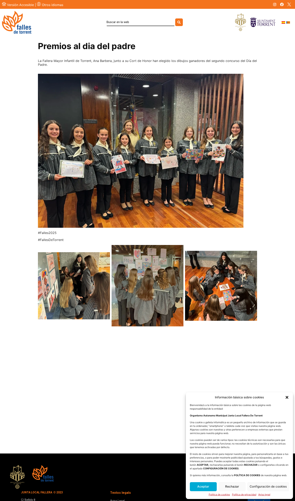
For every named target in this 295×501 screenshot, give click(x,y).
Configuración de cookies (268, 486)
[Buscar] (179, 22)
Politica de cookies (219, 494)
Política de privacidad (244, 494)
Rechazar (232, 486)
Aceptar (203, 486)
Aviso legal (264, 494)
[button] (287, 397)
